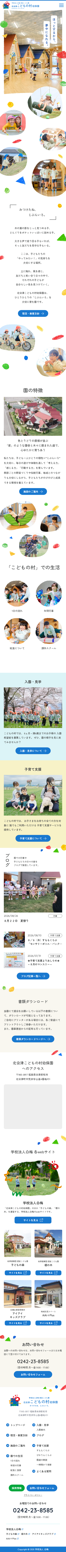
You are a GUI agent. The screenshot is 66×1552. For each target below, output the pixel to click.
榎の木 (38, 1232)
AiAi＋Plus (40, 1282)
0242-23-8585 (33, 1361)
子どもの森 (10, 1232)
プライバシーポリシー (33, 1495)
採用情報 (17, 1488)
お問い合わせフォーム (42, 1488)
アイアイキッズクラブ (11, 1284)
